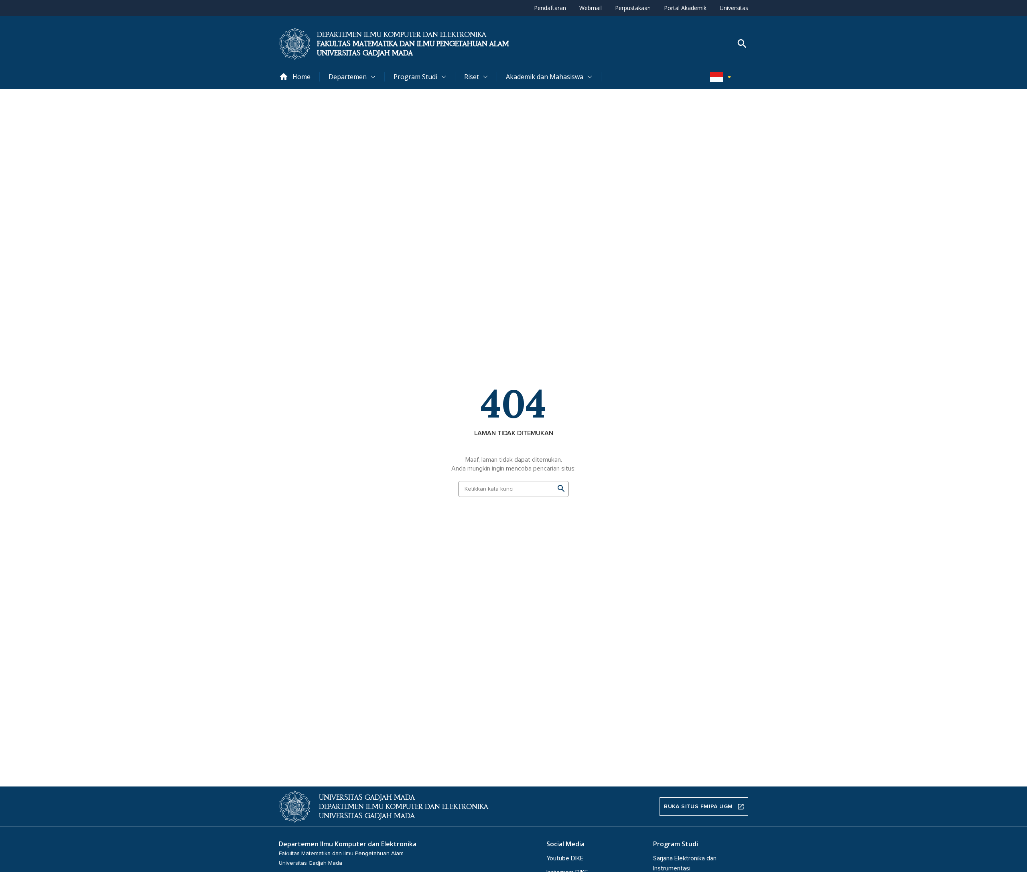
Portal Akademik (685, 8)
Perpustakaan (633, 8)
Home (301, 76)
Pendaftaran (550, 8)
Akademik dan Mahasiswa (544, 76)
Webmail (590, 8)
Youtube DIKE (565, 858)
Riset (471, 76)
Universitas (734, 8)
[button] (722, 76)
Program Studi (415, 76)
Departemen (348, 76)
